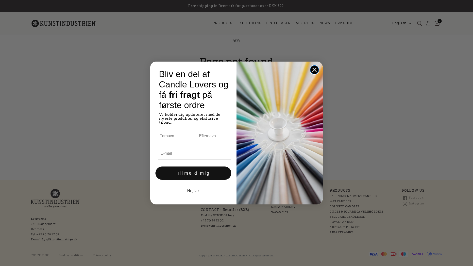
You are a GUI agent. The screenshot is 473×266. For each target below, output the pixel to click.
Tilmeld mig (193, 173)
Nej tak (193, 191)
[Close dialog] (314, 70)
